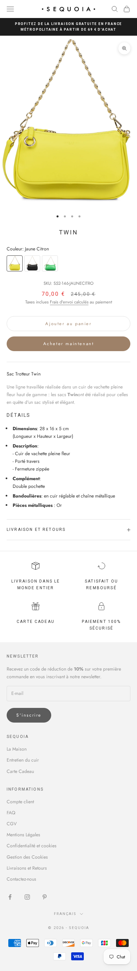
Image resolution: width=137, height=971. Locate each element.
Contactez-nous (21, 879)
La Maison (17, 749)
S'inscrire (29, 715)
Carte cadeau (36, 621)
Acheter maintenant (68, 343)
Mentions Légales (23, 834)
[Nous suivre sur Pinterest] (44, 897)
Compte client (20, 801)
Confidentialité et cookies (32, 845)
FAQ (11, 812)
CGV (12, 823)
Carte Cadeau (20, 771)
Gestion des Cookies (27, 857)
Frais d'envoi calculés (69, 302)
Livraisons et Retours (27, 868)
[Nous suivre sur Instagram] (27, 897)
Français (65, 914)
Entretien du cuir (23, 760)
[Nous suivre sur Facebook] (10, 897)
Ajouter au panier (68, 323)
